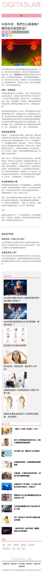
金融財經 (21, 566)
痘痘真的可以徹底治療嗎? (15, 345)
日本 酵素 (31, 545)
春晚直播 (17, 74)
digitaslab (22, 4)
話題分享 (37, 564)
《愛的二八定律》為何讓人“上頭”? (26, 429)
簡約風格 (23, 545)
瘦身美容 (29, 564)
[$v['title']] (7, 431)
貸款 (23, 548)
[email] (10, 35)
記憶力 (9, 545)
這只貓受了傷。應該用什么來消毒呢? (27, 451)
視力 (14, 548)
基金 (18, 548)
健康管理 (6, 564)
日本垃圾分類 (6, 548)
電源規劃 (16, 545)
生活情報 (21, 564)
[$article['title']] (21, 287)
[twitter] (7, 35)
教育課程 (14, 564)
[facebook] (3, 35)
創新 (4, 545)
